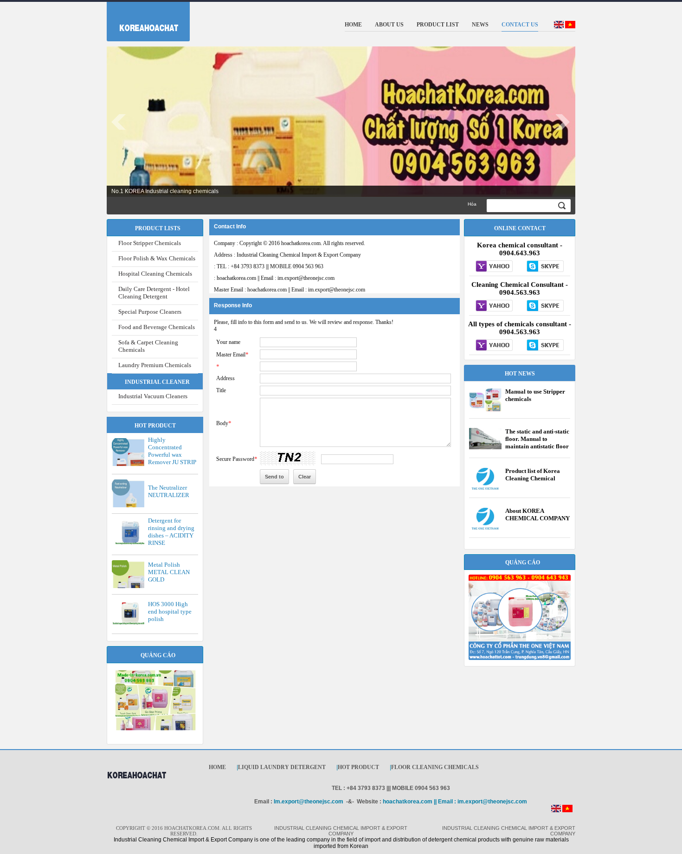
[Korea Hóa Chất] (143, 19)
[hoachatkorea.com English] (556, 810)
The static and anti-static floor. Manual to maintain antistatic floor (537, 439)
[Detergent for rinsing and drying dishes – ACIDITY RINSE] (130, 543)
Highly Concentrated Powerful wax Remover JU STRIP (172, 451)
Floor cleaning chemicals (435, 767)
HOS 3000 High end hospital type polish (170, 611)
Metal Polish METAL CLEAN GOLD (169, 572)
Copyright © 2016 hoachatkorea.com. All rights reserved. (289, 243)
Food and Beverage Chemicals (156, 326)
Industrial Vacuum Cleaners (152, 396)
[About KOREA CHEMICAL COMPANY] (485, 528)
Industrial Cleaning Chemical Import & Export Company (287, 255)
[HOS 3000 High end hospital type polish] (130, 623)
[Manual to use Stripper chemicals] (485, 411)
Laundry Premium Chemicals (154, 365)
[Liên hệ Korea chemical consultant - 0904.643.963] (494, 266)
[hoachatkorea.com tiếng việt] (567, 810)
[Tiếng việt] (570, 26)
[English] (559, 26)
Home (217, 767)
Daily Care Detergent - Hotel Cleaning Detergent (154, 292)
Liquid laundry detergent (282, 767)
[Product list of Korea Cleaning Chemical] (485, 488)
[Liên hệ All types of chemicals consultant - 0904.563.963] (494, 345)
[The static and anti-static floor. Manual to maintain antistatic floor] (485, 447)
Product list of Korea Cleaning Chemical (532, 474)
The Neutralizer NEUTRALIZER (168, 491)
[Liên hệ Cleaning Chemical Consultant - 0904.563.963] (494, 306)
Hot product (358, 767)
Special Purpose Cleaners (149, 311)
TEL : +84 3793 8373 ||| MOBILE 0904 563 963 (268, 266)
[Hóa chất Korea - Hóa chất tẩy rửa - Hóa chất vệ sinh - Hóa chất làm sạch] (137, 783)
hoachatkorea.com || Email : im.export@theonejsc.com (274, 278)
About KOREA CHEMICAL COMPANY (537, 514)
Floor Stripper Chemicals (149, 242)
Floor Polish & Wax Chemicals (156, 258)
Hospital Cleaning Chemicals (155, 273)
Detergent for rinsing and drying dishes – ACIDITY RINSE (171, 531)
